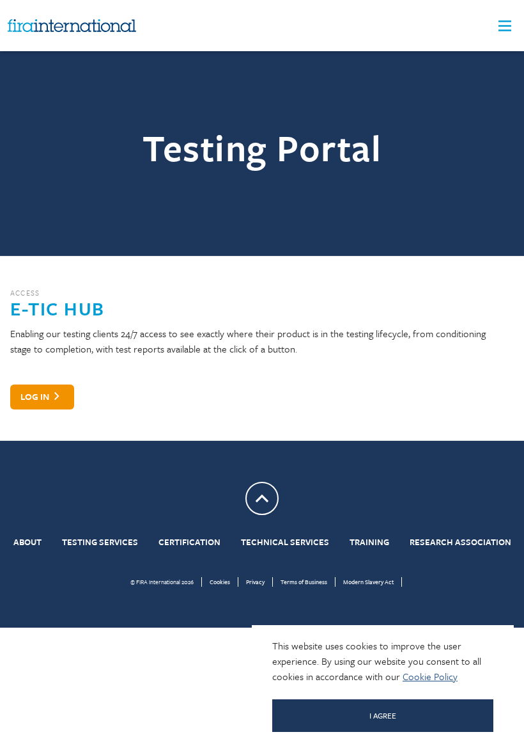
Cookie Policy (430, 676)
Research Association (460, 542)
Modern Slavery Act (368, 581)
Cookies (220, 581)
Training (369, 542)
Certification (189, 542)
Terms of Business (304, 581)
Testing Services (100, 542)
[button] (504, 25)
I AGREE (382, 715)
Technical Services (285, 542)
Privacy (255, 581)
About (27, 542)
